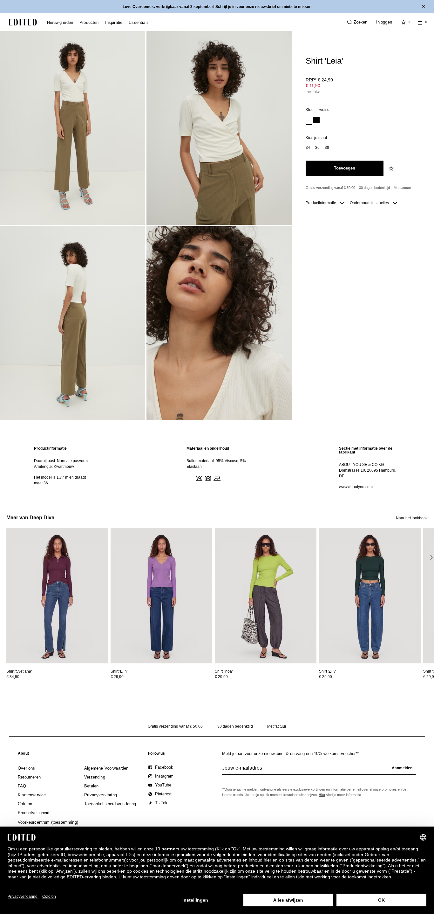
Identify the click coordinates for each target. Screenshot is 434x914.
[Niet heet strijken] (216, 477)
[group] (319, 770)
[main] (217, 468)
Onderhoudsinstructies (370, 203)
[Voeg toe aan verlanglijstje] (392, 168)
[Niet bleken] (198, 477)
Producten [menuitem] (89, 22)
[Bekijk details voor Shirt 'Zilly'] (370, 596)
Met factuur (402, 188)
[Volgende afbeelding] (431, 557)
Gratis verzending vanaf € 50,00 (330, 188)
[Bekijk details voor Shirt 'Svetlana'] (57, 596)
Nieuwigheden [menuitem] (60, 22)
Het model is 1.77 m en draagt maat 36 (60, 480)
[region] (64, 468)
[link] (23, 754)
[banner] (217, 6)
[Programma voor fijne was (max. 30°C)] (189, 477)
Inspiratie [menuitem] (114, 22)
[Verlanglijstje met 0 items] (403, 22)
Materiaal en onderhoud (207, 448)
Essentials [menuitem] (139, 22)
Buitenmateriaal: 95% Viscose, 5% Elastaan (216, 464)
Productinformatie (321, 203)
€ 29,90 (117, 677)
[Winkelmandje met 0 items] (420, 22)
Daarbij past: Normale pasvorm (61, 461)
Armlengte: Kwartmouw (54, 466)
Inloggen (384, 22)
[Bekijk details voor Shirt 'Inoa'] (265, 596)
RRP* (319, 80)
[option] (309, 121)
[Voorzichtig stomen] (225, 477)
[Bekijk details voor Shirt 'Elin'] (161, 596)
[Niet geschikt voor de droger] (207, 477)
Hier (322, 795)
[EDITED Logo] (23, 22)
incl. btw (313, 92)
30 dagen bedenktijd (374, 188)
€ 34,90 (12, 677)
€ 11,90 (313, 85)
